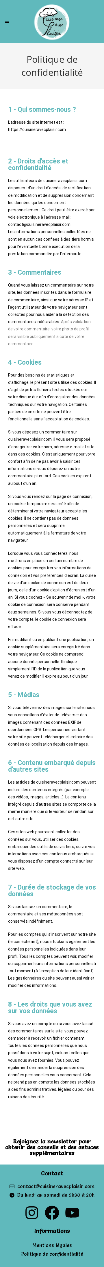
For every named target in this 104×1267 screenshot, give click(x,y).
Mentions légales (52, 1245)
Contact (52, 1173)
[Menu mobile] (7, 21)
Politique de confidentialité (52, 1254)
